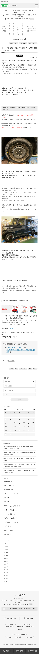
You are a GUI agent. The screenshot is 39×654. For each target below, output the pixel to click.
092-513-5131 (20, 12)
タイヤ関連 (11, 361)
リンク (18, 624)
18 (15, 426)
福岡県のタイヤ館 (13, 29)
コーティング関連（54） (11, 510)
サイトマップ (9, 624)
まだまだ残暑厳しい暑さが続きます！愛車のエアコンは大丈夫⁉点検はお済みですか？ (19, 465)
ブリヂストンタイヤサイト (18, 634)
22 (33, 426)
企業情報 (20, 629)
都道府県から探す (9, 29)
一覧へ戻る (23, 43)
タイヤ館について (11, 618)
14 (28, 423)
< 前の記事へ (13, 43)
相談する (8, 651)
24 (10, 430)
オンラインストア (28, 637)
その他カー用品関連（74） (11, 518)
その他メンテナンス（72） (11, 494)
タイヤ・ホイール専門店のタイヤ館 (4, 29)
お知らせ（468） (8, 530)
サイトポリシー (10, 626)
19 (19, 426)
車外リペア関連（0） (10, 514)
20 (24, 426)
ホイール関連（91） (9, 486)
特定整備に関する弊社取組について (25, 626)
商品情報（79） (8, 534)
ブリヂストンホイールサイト (12, 637)
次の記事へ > (32, 43)
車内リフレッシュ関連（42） (12, 506)
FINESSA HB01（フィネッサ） (15, 347)
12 (19, 423)
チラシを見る (33, 651)
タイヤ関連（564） (9, 482)
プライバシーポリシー (28, 624)
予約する (20, 651)
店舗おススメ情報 (22, 29)
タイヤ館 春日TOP (18, 29)
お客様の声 (29, 618)
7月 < (5, 410)
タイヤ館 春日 (13, 6)
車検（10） (7, 502)
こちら (11, 328)
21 (28, 426)
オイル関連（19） (9, 490)
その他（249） (8, 526)
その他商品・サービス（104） (12, 522)
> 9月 (33, 410)
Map (32, 19)
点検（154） (7, 498)
